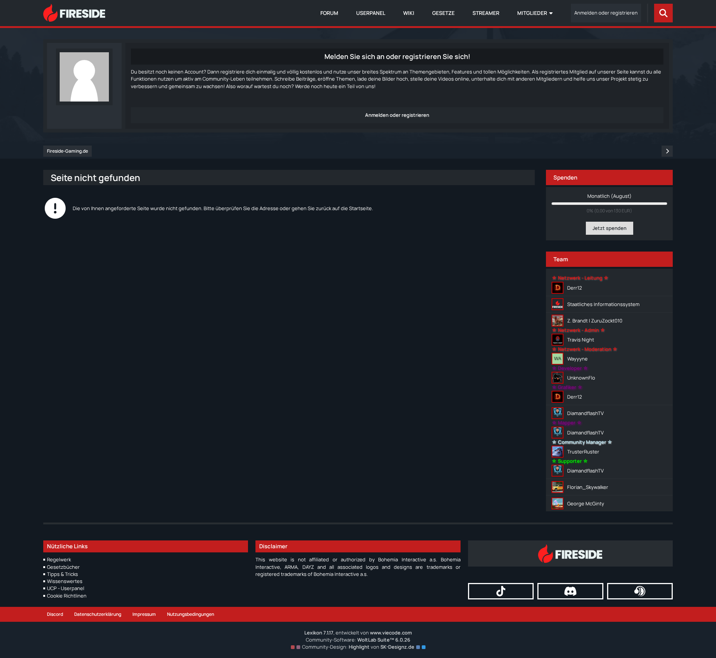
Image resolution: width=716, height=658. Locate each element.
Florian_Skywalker (587, 487)
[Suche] (663, 13)
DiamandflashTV (585, 413)
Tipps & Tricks (62, 574)
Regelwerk (59, 559)
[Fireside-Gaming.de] (74, 12)
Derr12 (574, 287)
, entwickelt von (358, 632)
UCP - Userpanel (65, 588)
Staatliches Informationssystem (603, 304)
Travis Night (580, 339)
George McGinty (585, 503)
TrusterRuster (583, 451)
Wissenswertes (64, 581)
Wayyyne (577, 358)
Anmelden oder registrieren (606, 12)
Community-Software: (358, 639)
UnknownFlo (581, 377)
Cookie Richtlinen (67, 595)
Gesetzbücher (63, 567)
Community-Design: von (358, 646)
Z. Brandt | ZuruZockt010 (594, 320)
